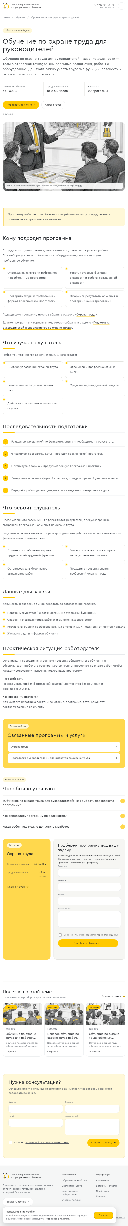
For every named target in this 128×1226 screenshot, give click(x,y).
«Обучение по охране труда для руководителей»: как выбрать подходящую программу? (58, 802)
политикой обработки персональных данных (96, 935)
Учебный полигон (71, 1200)
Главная (6, 17)
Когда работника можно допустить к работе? (36, 826)
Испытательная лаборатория (70, 1193)
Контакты (101, 1196)
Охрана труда (53, 105)
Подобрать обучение (21, 105)
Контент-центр (104, 1180)
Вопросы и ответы (106, 1186)
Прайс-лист (102, 1191)
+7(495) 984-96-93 (104, 5)
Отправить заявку (103, 1142)
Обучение (19, 17)
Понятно (103, 1215)
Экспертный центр (72, 1186)
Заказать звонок (17, 1202)
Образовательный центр (75, 1180)
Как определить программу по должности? (34, 815)
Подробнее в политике (57, 1219)
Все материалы (113, 996)
